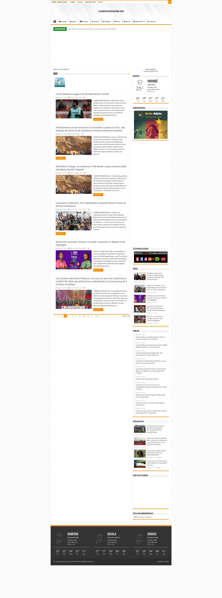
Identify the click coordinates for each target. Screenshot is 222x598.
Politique (108, 21)
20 (84, 316)
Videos (84, 209)
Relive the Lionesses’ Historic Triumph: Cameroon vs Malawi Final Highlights (157, 298)
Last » (97, 316)
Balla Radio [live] (90, 2)
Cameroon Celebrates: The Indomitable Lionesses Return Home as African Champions (156, 288)
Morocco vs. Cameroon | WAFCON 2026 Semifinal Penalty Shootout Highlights (156, 308)
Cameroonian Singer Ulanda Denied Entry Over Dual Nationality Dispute (156, 453)
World (128, 21)
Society (64, 21)
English (72, 2)
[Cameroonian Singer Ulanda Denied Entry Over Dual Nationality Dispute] (140, 454)
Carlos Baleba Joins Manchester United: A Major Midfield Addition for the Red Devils (94, 29)
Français (80, 2)
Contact (100, 2)
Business (85, 21)
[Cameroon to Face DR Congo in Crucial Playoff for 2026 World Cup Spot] (140, 464)
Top (81, 97)
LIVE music (152, 21)
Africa (118, 21)
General (96, 21)
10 (79, 316)
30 (88, 316)
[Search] (169, 2)
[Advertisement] (111, 50)
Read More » (98, 119)
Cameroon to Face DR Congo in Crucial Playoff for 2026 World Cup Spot (157, 463)
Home (55, 21)
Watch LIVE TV (140, 21)
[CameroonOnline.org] (111, 11)
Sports (74, 21)
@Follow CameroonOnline (143, 514)
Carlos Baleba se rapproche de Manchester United (82, 94)
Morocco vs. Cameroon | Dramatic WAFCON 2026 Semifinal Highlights (155, 318)
